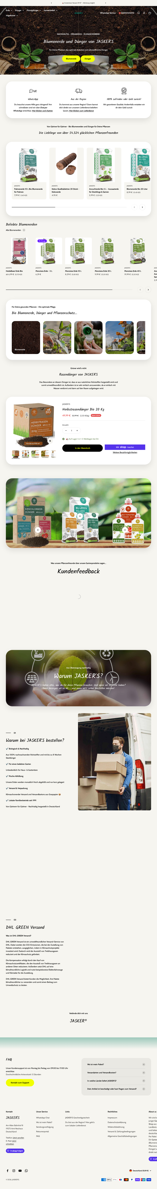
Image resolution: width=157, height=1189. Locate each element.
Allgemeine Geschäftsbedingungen (122, 1136)
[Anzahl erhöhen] (77, 430)
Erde (8, 10)
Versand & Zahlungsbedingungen (121, 1131)
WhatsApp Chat (42, 1118)
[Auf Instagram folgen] (13, 1170)
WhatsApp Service (108, 13)
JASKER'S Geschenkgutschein (77, 1118)
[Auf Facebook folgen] (7, 1170)
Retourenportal (42, 1131)
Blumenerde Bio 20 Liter (137, 189)
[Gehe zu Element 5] (55, 454)
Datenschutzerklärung (117, 1122)
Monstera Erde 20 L (103, 271)
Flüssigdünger (32, 10)
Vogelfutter (10, 15)
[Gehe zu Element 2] (25, 454)
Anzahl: (65, 425)
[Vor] (105, 3)
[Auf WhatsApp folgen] (26, 1170)
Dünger (18, 10)
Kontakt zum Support (20, 1082)
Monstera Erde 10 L (73, 271)
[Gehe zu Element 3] (35, 454)
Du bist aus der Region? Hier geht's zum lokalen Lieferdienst (80, 1124)
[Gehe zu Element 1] (16, 454)
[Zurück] (51, 3)
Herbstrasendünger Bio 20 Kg (83, 409)
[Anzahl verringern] (66, 430)
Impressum (112, 1118)
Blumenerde (71, 59)
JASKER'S (17, 186)
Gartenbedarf (49, 10)
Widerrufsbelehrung (116, 1127)
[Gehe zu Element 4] (45, 454)
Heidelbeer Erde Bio (14, 271)
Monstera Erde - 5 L (44, 271)
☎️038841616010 (126, 13)
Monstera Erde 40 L (132, 271)
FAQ (38, 1136)
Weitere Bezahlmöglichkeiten (125, 452)
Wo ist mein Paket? (44, 1122)
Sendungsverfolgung (44, 1127)
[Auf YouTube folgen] (20, 1170)
